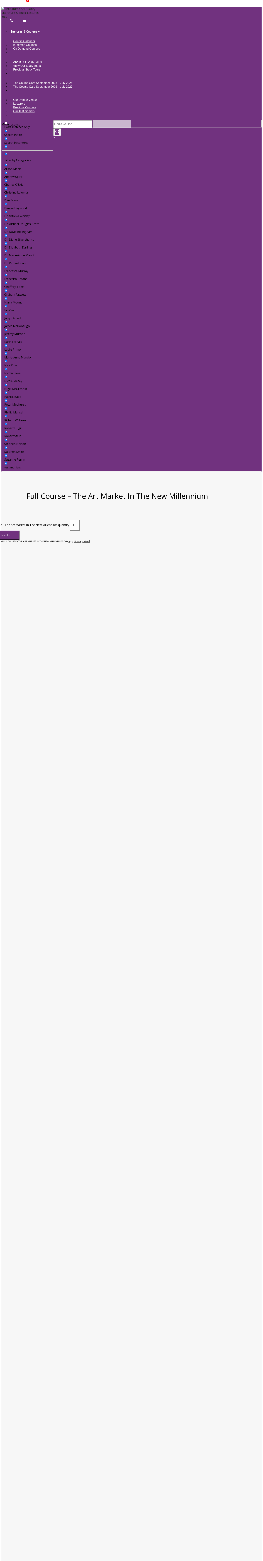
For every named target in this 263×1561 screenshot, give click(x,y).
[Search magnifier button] (57, 132)
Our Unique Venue (25, 99)
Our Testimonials (24, 111)
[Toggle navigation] (1, 25)
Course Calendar (24, 41)
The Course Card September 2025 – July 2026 (42, 82)
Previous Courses (24, 107)
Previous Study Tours (26, 69)
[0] (20, 20)
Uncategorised (82, 541)
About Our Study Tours (27, 62)
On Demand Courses (26, 48)
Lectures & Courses (24, 31)
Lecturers (19, 103)
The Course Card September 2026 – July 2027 (42, 86)
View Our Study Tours (27, 65)
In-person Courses (25, 45)
